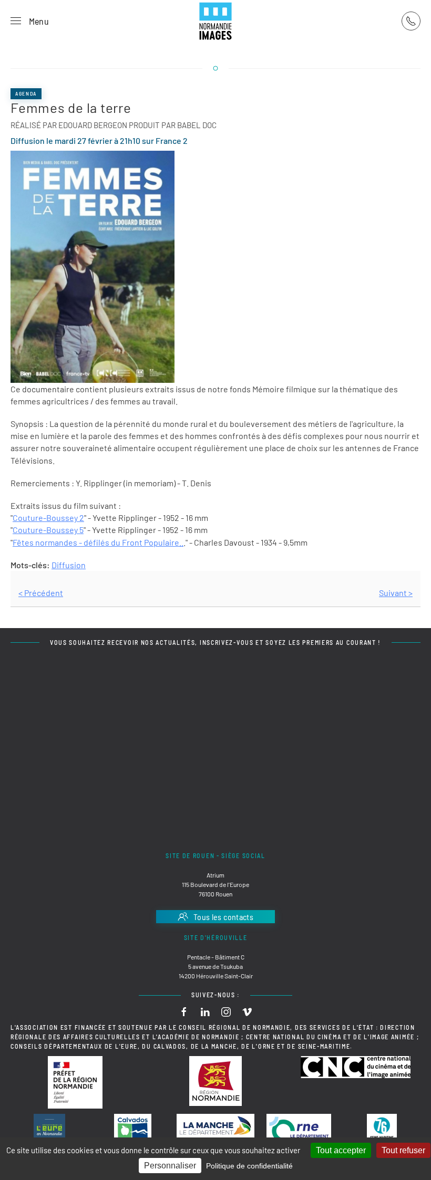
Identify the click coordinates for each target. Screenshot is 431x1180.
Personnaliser (170, 1165)
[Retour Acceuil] (215, 21)
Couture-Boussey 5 (48, 530)
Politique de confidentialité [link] (249, 1166)
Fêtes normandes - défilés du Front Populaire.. (98, 542)
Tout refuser (403, 1150)
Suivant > (396, 593)
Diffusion (69, 565)
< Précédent (40, 593)
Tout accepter (341, 1150)
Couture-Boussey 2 (48, 518)
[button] (30, 21)
